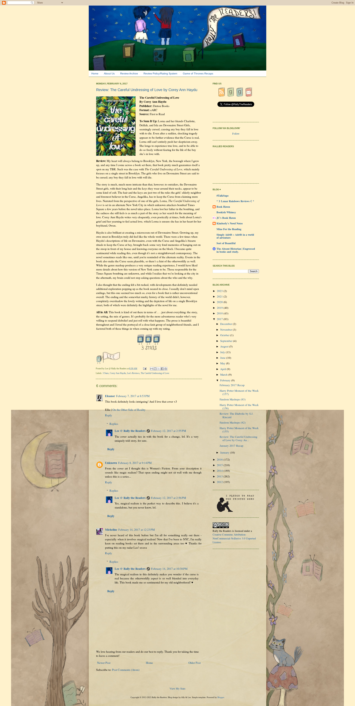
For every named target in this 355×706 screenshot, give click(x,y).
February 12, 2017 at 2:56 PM (168, 498)
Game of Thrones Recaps (198, 73)
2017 (220, 319)
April (223, 369)
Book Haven (223, 207)
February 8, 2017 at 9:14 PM (135, 463)
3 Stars (106, 373)
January (225, 452)
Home (94, 73)
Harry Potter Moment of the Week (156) (239, 406)
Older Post (194, 663)
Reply (108, 415)
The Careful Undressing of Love (155, 373)
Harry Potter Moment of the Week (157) (239, 392)
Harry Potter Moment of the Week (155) (239, 429)
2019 (220, 307)
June (223, 357)
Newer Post (103, 663)
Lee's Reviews (133, 373)
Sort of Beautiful (226, 243)
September (226, 341)
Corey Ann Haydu (118, 373)
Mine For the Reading (229, 229)
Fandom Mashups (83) (233, 399)
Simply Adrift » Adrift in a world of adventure (235, 236)
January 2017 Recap (231, 445)
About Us (109, 73)
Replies (113, 424)
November (226, 329)
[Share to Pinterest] (166, 369)
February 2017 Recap (232, 385)
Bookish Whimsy (226, 212)
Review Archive (129, 73)
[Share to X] (158, 369)
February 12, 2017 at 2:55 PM (168, 431)
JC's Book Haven (226, 218)
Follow (235, 133)
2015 (220, 465)
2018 (220, 313)
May (223, 363)
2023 (220, 291)
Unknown (111, 463)
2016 (220, 459)
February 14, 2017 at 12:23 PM (136, 529)
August (224, 346)
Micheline (111, 529)
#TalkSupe (223, 196)
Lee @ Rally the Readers (130, 431)
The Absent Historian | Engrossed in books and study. (236, 250)
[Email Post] (145, 368)
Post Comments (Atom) (125, 670)
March (224, 374)
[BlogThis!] (155, 369)
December (226, 324)
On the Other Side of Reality (129, 409)
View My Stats (177, 688)
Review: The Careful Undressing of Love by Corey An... (238, 438)
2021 (220, 296)
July (223, 352)
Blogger (220, 697)
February (225, 380)
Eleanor (110, 396)
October (225, 335)
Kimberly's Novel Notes (230, 223)
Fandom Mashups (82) (233, 422)
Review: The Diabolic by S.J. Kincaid (236, 415)
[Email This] (151, 369)
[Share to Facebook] (162, 369)
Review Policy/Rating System (160, 73)
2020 (220, 302)
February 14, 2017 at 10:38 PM (169, 569)
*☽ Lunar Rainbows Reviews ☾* (235, 201)
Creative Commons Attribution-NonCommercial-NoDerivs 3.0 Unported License (234, 538)
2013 (220, 476)
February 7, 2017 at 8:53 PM (133, 396)
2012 (220, 482)
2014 (220, 470)
